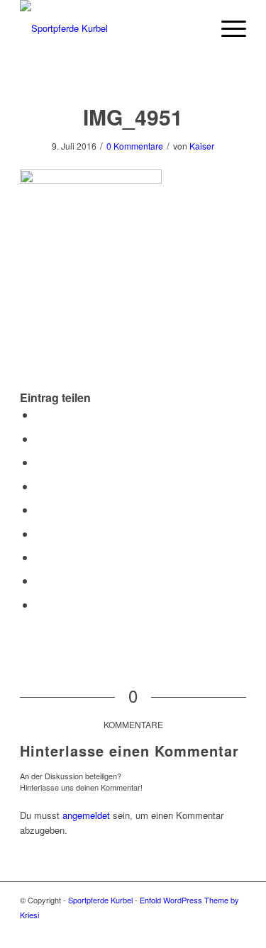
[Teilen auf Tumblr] (39, 533)
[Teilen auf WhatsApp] (39, 462)
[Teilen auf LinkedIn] (39, 509)
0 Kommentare (134, 146)
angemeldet (86, 815)
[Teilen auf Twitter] (39, 438)
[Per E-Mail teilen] (39, 604)
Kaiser (201, 146)
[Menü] (226, 28)
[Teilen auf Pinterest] (39, 486)
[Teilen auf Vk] (39, 557)
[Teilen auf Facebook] (39, 414)
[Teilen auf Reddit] (39, 580)
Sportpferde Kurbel (100, 899)
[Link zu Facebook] (235, 930)
